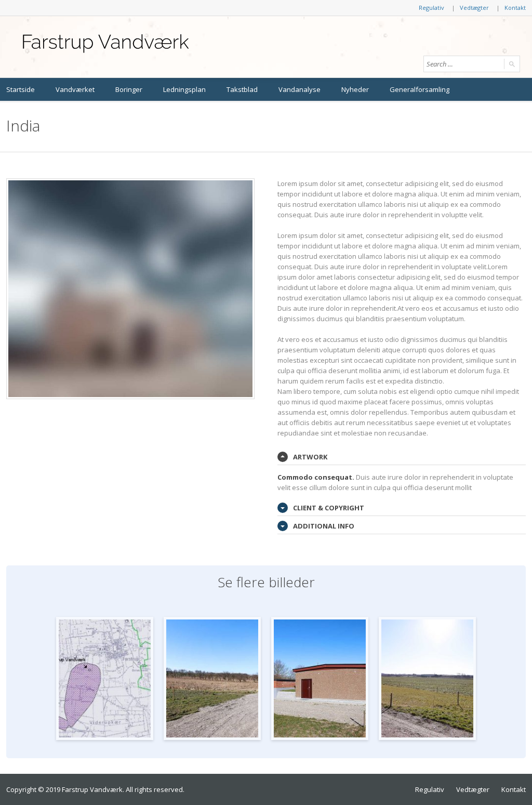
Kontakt (515, 7)
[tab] (401, 456)
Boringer (128, 89)
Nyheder (355, 89)
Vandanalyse (299, 89)
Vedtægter (474, 7)
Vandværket (75, 89)
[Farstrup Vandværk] (105, 44)
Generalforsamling (419, 89)
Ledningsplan (184, 89)
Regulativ (431, 7)
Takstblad (242, 89)
